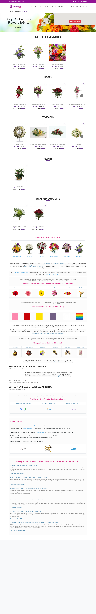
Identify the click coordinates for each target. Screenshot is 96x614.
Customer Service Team (21, 272)
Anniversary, (35, 333)
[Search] (77, 6)
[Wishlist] (80, 6)
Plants (53, 6)
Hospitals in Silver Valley (16, 507)
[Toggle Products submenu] (74, 6)
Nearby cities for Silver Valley (17, 473)
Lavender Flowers (52, 311)
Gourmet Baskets (29, 347)
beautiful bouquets (45, 263)
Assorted (67, 287)
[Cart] (83, 6)
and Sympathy (59, 333)
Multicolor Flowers (79, 311)
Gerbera (28, 287)
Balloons (42, 347)
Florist (17, 11)
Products (70, 6)
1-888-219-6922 (21, 1)
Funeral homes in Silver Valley (17, 496)
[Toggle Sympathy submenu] (65, 6)
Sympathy (61, 6)
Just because (44, 333)
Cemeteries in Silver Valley (16, 518)
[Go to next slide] (81, 95)
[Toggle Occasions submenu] (37, 6)
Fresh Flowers (44, 6)
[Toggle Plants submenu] (55, 6)
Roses (34, 266)
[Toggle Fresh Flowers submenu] (48, 6)
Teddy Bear (68, 347)
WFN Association (39, 432)
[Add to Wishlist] (26, 43)
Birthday (39, 265)
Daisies (41, 287)
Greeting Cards (80, 347)
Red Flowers (27, 311)
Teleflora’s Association (27, 428)
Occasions (33, 6)
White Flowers (66, 311)
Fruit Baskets (15, 347)
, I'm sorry (51, 333)
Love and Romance (49, 265)
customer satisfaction (52, 274)
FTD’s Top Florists (34, 425)
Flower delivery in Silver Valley (17, 484)
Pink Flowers (15, 311)
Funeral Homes (59, 362)
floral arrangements (58, 263)
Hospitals (59, 376)
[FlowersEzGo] (15, 6)
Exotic (80, 287)
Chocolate (55, 347)
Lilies (54, 287)
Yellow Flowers (39, 311)
